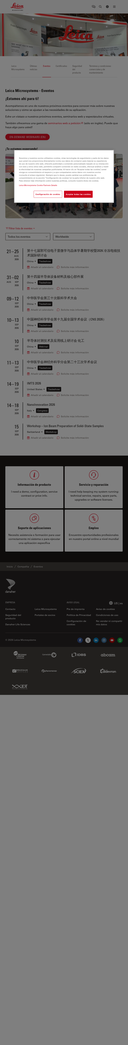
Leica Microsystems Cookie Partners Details (38, 185)
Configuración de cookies (48, 194)
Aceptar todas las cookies (78, 194)
